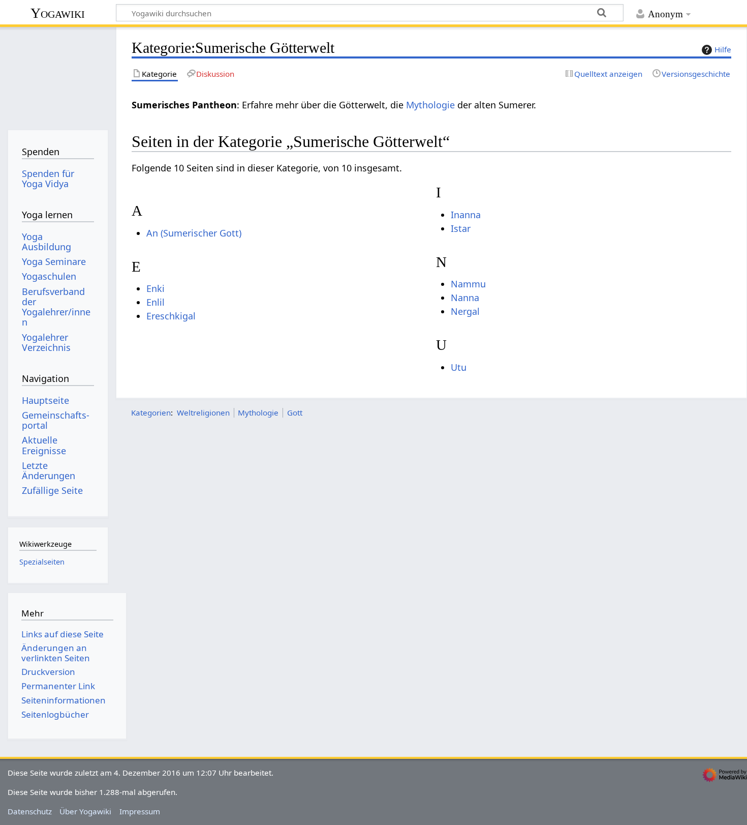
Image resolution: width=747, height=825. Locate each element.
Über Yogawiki (85, 811)
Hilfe (722, 49)
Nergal (465, 311)
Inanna (466, 215)
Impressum (139, 811)
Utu (458, 367)
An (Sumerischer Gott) (193, 233)
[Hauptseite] (57, 75)
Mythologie (430, 105)
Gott (294, 412)
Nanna (465, 297)
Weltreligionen (203, 412)
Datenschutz (30, 811)
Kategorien (151, 412)
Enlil (155, 302)
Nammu (468, 284)
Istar (461, 228)
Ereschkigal (171, 316)
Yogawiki (57, 13)
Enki (155, 288)
